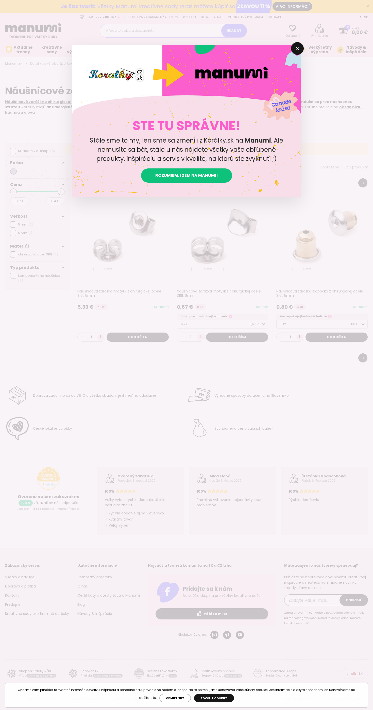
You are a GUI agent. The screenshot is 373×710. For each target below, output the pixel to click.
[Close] (297, 48)
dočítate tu (147, 698)
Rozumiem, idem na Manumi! (186, 175)
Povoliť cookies (214, 698)
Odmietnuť (175, 698)
